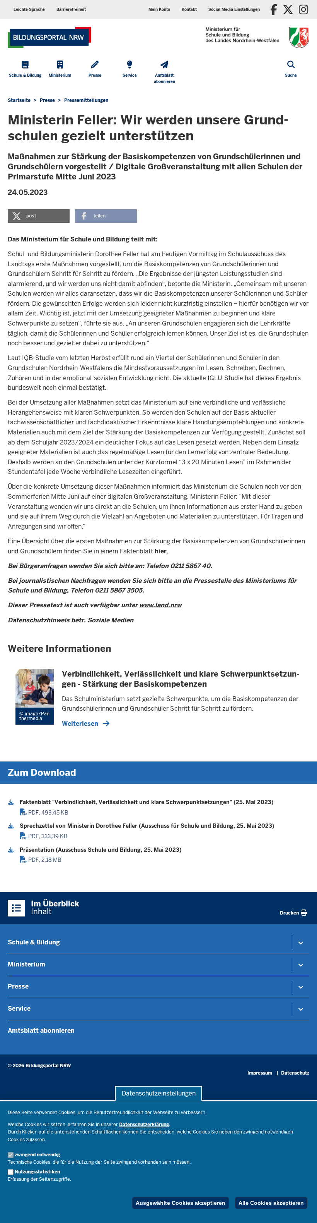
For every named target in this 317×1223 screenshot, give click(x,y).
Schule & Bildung (34, 942)
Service (19, 1008)
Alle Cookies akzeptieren (271, 1203)
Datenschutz (295, 1073)
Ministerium (26, 964)
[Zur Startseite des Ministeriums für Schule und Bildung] (49, 37)
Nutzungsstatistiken (37, 1172)
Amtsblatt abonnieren (41, 1031)
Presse (18, 986)
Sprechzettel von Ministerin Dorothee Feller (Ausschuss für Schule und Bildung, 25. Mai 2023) (147, 825)
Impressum (259, 1073)
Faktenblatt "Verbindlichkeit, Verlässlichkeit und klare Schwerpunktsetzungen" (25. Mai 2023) (147, 802)
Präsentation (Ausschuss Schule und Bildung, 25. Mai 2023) (101, 849)
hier (161, 551)
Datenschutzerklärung (144, 1124)
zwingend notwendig (37, 1155)
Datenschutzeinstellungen (159, 1093)
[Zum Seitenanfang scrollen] (301, 1208)
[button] (234, 9)
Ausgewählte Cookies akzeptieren (180, 1203)
